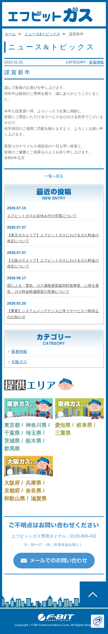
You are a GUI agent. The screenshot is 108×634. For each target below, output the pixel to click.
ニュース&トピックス (42, 34)
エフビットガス (50, 14)
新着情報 (96, 62)
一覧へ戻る (54, 176)
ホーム (10, 34)
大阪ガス (19, 361)
